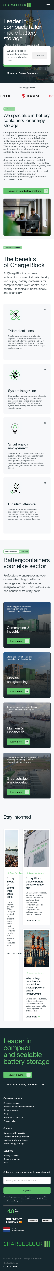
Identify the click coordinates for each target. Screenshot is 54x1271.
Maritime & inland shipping (15, 1140)
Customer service (11, 1103)
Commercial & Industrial (14, 1133)
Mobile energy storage (13, 1143)
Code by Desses (10, 1266)
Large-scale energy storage (16, 1136)
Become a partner (11, 1159)
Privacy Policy (9, 1121)
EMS (5, 1162)
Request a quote (11, 1110)
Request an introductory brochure (18, 1106)
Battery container (11, 1155)
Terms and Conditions (13, 1117)
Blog (5, 1114)
